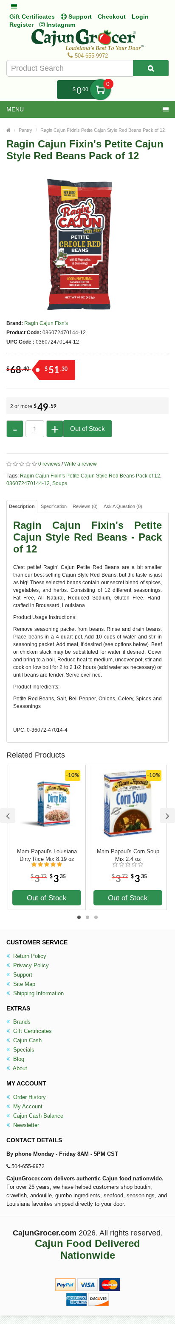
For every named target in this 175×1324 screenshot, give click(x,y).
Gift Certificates (32, 16)
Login (140, 16)
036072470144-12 (28, 483)
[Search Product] (151, 68)
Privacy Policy (30, 965)
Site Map (23, 984)
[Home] (8, 130)
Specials (22, 1049)
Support (21, 974)
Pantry (25, 130)
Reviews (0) (85, 506)
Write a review (80, 464)
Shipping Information (37, 993)
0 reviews (49, 464)
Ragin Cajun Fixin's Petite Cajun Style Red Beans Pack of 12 (102, 130)
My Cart (100, 89)
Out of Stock (87, 428)
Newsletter (25, 1125)
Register (21, 24)
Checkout (112, 16)
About (19, 1068)
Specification (54, 506)
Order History (28, 1097)
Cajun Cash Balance (37, 1116)
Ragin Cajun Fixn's (46, 323)
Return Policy (28, 956)
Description (22, 506)
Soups (59, 483)
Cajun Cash (26, 1040)
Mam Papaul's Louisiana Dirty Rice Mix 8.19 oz (47, 855)
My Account (26, 1106)
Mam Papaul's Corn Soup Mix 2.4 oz (128, 855)
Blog (17, 1059)
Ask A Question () (123, 506)
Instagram (60, 24)
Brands (21, 1022)
